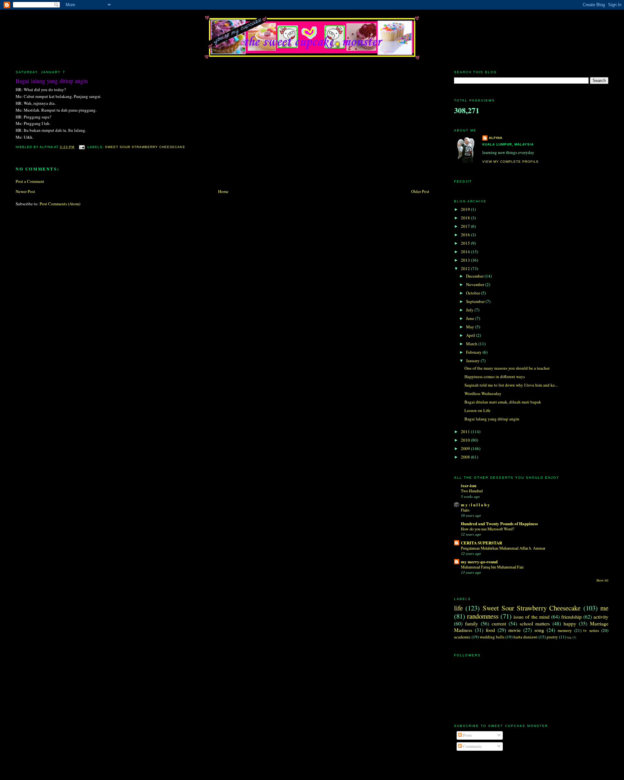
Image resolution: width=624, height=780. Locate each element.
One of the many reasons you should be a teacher (507, 368)
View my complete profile (510, 161)
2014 (466, 251)
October (473, 293)
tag (569, 637)
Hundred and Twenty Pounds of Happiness (499, 523)
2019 (466, 209)
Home (223, 191)
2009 (466, 448)
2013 (466, 260)
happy (570, 623)
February (474, 352)
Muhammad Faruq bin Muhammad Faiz (492, 566)
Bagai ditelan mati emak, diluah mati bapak (502, 402)
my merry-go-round (479, 561)
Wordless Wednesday (482, 393)
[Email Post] (81, 147)
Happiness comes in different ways (494, 376)
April (471, 335)
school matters (535, 623)
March (472, 344)
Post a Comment (30, 181)
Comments (472, 746)
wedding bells (492, 637)
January (473, 360)
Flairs (465, 510)
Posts (467, 735)
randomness (483, 616)
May (470, 327)
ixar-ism (468, 485)
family (471, 623)
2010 (466, 440)
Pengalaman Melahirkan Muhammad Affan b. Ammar (503, 548)
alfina (495, 138)
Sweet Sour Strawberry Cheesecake (145, 147)
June (470, 318)
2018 (466, 218)
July (470, 310)
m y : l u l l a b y (475, 504)
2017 (466, 226)
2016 (466, 235)
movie (514, 630)
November (475, 284)
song (539, 630)
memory (565, 630)
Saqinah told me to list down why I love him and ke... (511, 385)
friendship (571, 616)
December (475, 276)
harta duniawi (526, 637)
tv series (591, 630)
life (458, 607)
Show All (602, 580)
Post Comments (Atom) (60, 204)
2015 (466, 243)
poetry (552, 637)
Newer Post (25, 191)
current (499, 623)
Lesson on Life (477, 410)
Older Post (420, 191)
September (476, 301)
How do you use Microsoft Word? (487, 528)
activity (600, 616)
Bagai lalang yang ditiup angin (52, 81)
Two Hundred (472, 490)
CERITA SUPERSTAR (481, 543)
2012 (466, 268)
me (604, 607)
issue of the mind (531, 616)
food (490, 630)
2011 (466, 431)
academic (462, 637)
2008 (466, 457)
